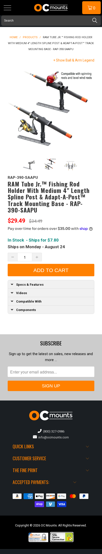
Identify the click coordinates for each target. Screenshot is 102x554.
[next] (90, 109)
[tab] (51, 284)
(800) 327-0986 (53, 431)
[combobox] (51, 20)
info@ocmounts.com (53, 437)
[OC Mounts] (51, 7)
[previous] (12, 109)
